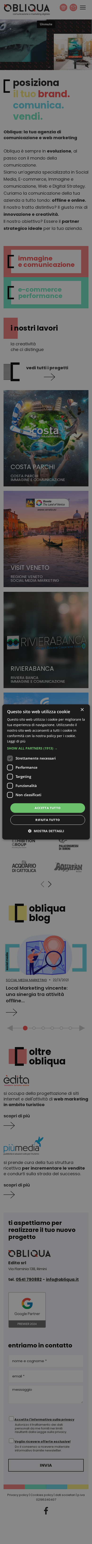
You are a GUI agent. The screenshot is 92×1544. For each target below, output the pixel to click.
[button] (46, 748)
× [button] (82, 710)
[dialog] (46, 771)
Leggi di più (16, 741)
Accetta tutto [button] (47, 808)
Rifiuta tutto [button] (47, 820)
